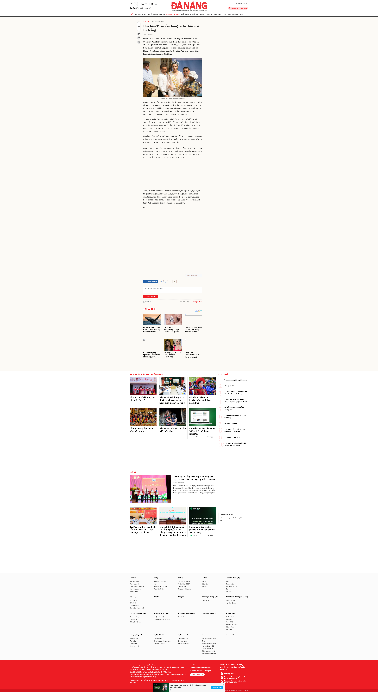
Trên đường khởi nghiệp (209, 653)
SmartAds (195, 437)
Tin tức (204, 641)
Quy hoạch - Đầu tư (184, 581)
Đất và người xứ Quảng (209, 638)
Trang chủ (146, 21)
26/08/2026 (136, 8)
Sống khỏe (133, 603)
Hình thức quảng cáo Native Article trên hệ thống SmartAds (202, 431)
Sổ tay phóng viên (183, 643)
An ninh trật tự (134, 617)
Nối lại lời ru (229, 386)
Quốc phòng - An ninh (138, 613)
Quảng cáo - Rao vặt (209, 613)
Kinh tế (149, 14)
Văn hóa (228, 591)
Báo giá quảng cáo (197, 674)
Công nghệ (205, 600)
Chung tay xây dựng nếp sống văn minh (141, 429)
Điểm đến (205, 584)
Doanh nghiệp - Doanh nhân (162, 641)
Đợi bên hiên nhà (230, 423)
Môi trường (133, 600)
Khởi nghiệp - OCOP (184, 584)
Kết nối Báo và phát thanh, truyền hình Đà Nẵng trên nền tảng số (232, 667)
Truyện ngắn (230, 584)
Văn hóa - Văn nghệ (173, 14)
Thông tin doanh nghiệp (186, 613)
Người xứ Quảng (231, 603)
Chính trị (138, 14)
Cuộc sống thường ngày (137, 608)
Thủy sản (133, 641)
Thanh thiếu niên (159, 589)
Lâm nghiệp (133, 643)
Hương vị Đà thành (231, 624)
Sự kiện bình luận (184, 635)
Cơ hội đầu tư (159, 635)
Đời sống (188, 14)
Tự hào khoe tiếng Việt (232, 437)
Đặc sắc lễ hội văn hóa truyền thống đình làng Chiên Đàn (200, 400)
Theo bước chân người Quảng (233, 14)
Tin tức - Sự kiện (231, 617)
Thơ (227, 581)
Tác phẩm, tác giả (231, 586)
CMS (232, 690)
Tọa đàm (229, 629)
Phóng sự (229, 619)
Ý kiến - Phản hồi (159, 617)
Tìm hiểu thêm (217, 687)
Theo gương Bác (135, 584)
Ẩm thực (204, 581)
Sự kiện (204, 586)
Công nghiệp (182, 586)
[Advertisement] (172, 174)
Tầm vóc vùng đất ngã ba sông (235, 380)
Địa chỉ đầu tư (158, 638)
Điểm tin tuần (230, 627)
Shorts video (231, 635)
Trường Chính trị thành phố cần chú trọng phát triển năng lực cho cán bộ (143, 529)
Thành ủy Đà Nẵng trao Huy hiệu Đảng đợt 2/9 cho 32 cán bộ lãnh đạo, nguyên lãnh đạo (194, 478)
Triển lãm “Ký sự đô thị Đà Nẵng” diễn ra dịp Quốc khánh (235, 400)
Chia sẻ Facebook (151, 281)
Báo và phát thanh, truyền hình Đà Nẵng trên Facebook (235, 677)
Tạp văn (228, 589)
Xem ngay (210, 437)
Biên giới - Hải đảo (135, 622)
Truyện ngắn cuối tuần (209, 643)
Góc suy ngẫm (182, 641)
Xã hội (144, 14)
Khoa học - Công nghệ (213, 14)
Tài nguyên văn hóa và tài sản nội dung (235, 416)
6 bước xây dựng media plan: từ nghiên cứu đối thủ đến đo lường (202, 529)
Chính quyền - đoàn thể (137, 586)
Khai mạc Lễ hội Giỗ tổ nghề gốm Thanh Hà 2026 (234, 430)
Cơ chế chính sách (159, 643)
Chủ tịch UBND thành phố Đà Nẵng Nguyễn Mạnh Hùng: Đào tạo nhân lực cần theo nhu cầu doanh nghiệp (172, 530)
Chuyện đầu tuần (183, 638)
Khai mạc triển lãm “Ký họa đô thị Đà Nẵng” (142, 398)
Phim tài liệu (229, 622)
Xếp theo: (183, 302)
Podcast (205, 635)
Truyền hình (230, 613)
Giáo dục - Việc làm (160, 581)
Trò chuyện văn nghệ (208, 651)
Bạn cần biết (182, 617)
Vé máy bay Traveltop (227, 514)
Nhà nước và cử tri (135, 589)
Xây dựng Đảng (134, 581)
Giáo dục (162, 14)
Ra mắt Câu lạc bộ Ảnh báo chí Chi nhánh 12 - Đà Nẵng (235, 393)
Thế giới (202, 14)
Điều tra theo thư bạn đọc (162, 619)
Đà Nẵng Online (229, 673)
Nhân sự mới (134, 591)
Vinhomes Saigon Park (227, 518)
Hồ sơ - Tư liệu (230, 600)
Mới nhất (149, 8)
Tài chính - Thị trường (184, 589)
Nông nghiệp (134, 638)
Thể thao (195, 14)
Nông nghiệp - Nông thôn (139, 635)
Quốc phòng (133, 619)
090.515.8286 (243, 8)
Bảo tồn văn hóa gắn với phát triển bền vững (172, 429)
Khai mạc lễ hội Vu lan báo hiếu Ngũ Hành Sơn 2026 (235, 444)
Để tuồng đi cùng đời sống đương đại (234, 408)
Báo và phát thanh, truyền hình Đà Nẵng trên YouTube (235, 681)
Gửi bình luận (151, 296)
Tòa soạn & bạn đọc (161, 613)
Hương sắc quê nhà (208, 646)
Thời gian (189, 302)
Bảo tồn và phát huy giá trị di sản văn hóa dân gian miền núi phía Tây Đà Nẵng (172, 400)
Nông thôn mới (134, 646)
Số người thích (197, 302)
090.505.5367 (235, 8)
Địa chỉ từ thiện (134, 605)
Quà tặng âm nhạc (207, 648)
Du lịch (155, 14)
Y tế (182, 14)
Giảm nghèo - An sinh (160, 586)
